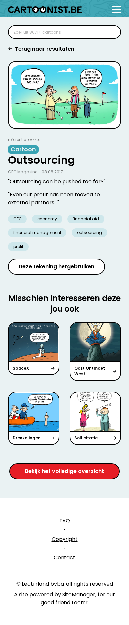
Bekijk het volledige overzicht (64, 471)
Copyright (65, 539)
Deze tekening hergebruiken (56, 266)
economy (47, 219)
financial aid (86, 219)
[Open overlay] (116, 9)
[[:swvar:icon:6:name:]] (112, 32)
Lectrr (80, 602)
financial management (37, 232)
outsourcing (89, 232)
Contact (64, 557)
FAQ (64, 520)
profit (18, 246)
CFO (17, 219)
